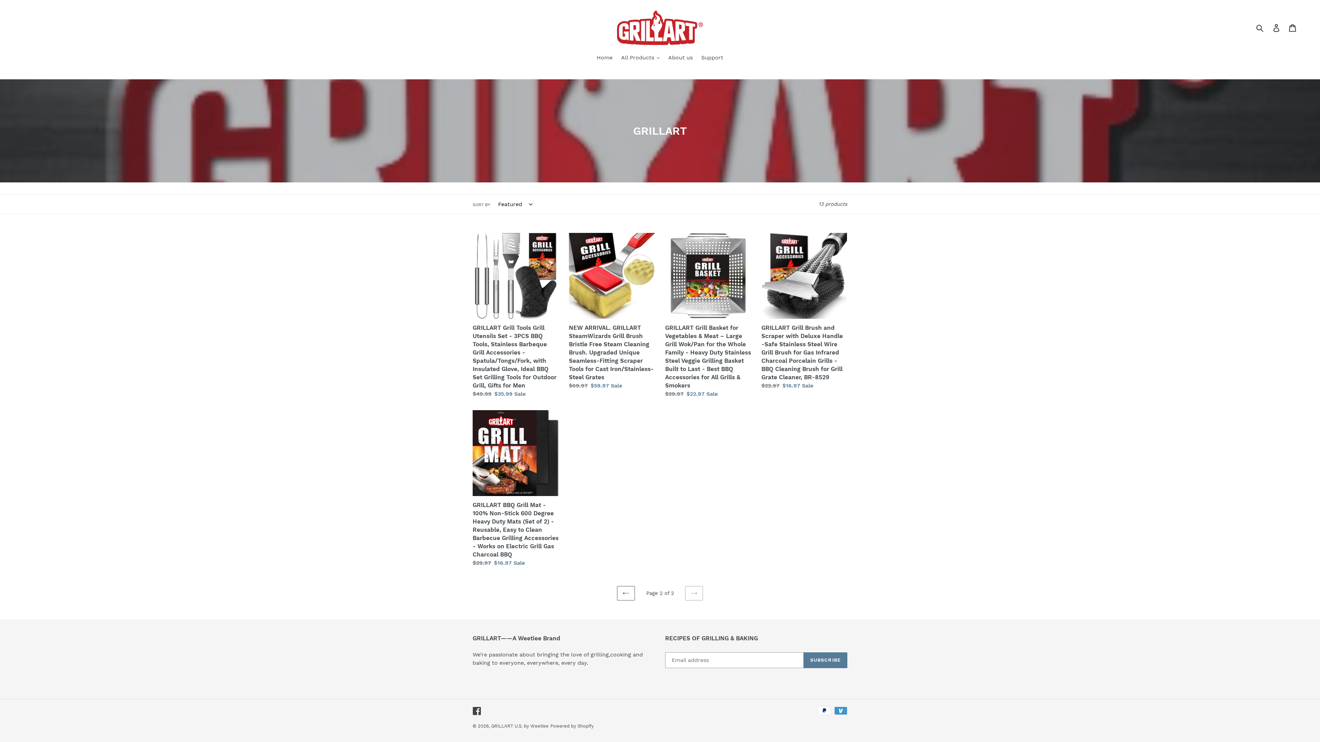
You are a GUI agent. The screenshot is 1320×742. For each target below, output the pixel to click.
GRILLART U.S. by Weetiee (520, 726)
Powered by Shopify (572, 726)
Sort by (481, 204)
